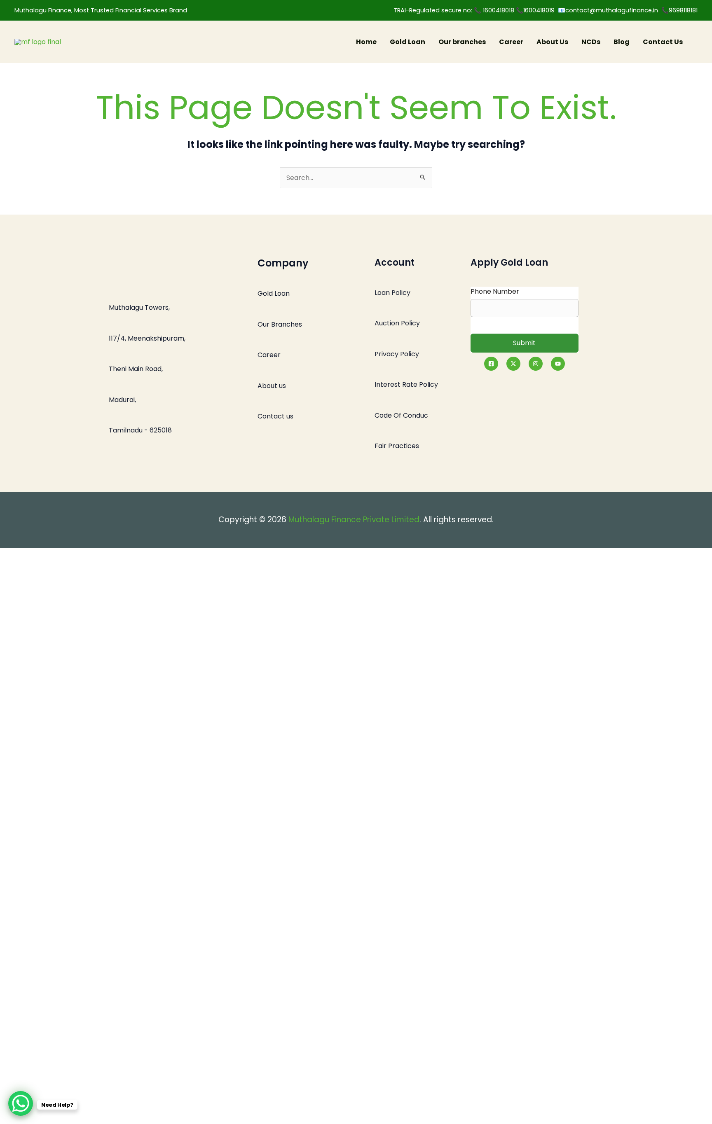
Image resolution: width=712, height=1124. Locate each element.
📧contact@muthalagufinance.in (608, 10)
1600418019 (540, 10)
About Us (552, 42)
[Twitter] (513, 364)
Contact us (275, 416)
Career (511, 42)
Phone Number (495, 291)
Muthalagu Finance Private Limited (353, 519)
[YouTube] (558, 364)
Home (366, 42)
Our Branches (280, 324)
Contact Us (663, 42)
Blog (622, 42)
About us (272, 385)
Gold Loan (407, 42)
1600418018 (499, 10)
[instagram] (536, 364)
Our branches (462, 42)
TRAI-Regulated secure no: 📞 (438, 10)
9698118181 (683, 10)
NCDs (590, 42)
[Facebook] (491, 364)
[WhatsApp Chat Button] (20, 1103)
